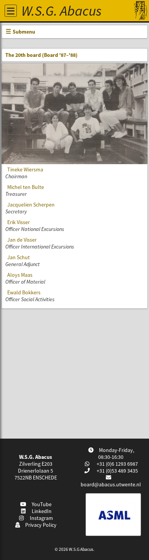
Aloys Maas (19, 274)
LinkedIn (40, 511)
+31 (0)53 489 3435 (117, 470)
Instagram (40, 518)
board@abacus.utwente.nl (111, 484)
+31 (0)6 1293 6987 (117, 463)
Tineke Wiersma (25, 169)
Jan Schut (18, 257)
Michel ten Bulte (25, 187)
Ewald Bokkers (23, 292)
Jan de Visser (22, 239)
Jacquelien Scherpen (31, 204)
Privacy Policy (40, 524)
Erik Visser (18, 222)
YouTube (40, 504)
